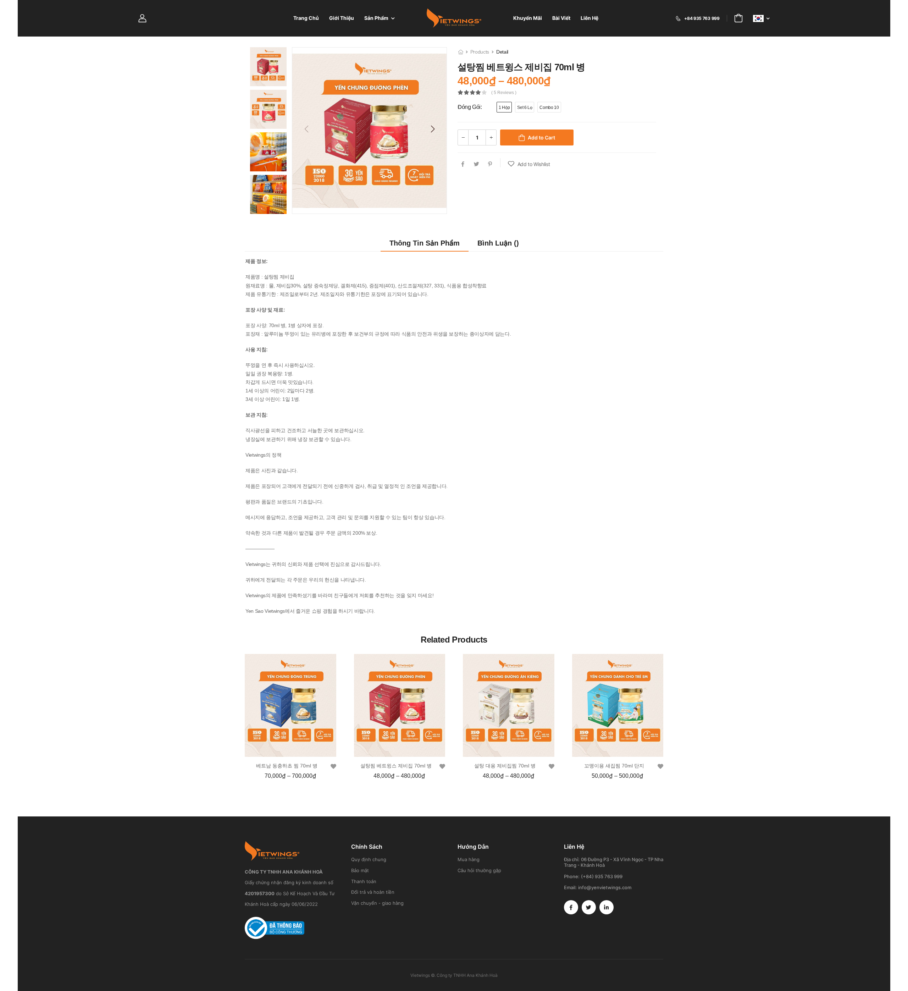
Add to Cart (541, 137)
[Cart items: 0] (738, 18)
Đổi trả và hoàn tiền (372, 892)
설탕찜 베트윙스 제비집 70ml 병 (396, 766)
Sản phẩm (376, 18)
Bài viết (561, 18)
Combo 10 (549, 107)
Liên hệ (589, 18)
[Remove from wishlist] (333, 766)
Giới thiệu (341, 18)
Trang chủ (306, 18)
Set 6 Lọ (524, 107)
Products (479, 52)
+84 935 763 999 (701, 18)
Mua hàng (469, 859)
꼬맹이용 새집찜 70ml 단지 (614, 766)
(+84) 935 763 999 (601, 876)
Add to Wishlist (533, 164)
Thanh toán (363, 881)
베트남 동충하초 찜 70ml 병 (286, 766)
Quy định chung (368, 859)
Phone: (572, 876)
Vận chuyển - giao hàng (377, 903)
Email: (570, 887)
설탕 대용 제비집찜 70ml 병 (505, 766)
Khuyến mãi (527, 18)
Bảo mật (360, 870)
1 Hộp (504, 107)
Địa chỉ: (572, 859)
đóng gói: (470, 107)
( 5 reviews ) (503, 92)
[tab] (425, 243)
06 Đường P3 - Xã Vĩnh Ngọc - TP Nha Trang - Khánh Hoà (613, 862)
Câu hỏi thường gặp (479, 870)
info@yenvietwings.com (604, 887)
